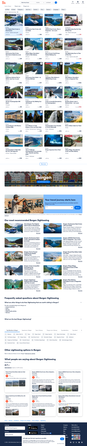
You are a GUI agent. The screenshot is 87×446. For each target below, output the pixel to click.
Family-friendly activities (11, 311)
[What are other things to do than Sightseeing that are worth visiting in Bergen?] (81, 302)
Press (64, 433)
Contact (42, 427)
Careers (64, 429)
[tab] (12, 330)
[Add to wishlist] (21, 15)
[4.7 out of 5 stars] (8, 368)
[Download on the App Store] (33, 433)
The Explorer (65, 437)
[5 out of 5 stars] (17, 373)
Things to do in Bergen (25, 420)
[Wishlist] (73, 2)
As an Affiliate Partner (76, 431)
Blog (64, 431)
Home (6, 420)
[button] (14, 25)
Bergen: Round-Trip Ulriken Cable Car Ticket (15, 371)
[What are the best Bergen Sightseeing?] (81, 319)
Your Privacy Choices (45, 433)
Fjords (7, 308)
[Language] (78, 2)
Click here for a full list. (30, 353)
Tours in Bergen (35, 420)
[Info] (17, 12)
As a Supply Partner (75, 427)
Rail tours (8, 312)
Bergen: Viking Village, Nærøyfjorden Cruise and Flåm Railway (69, 396)
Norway (10, 420)
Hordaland (16, 420)
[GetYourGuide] (4, 3)
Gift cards (65, 435)
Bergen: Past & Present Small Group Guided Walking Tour (41, 396)
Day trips (8, 309)
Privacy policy (43, 431)
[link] (14, 25)
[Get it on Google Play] (33, 428)
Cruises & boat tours (10, 307)
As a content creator (76, 429)
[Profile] (83, 2)
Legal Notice (43, 429)
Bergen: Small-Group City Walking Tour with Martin (15, 396)
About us (65, 427)
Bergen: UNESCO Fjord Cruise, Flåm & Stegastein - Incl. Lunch (43, 372)
